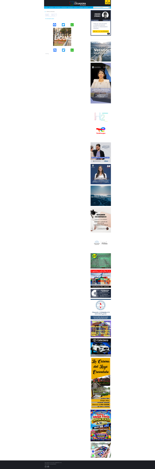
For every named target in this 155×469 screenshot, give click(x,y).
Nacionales (51, 7)
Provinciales (64, 7)
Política (75, 7)
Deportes (86, 7)
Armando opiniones (97, 15)
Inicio (46, 7)
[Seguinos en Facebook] (106, 2)
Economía (81, 7)
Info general (57, 7)
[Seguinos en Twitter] (109, 2)
